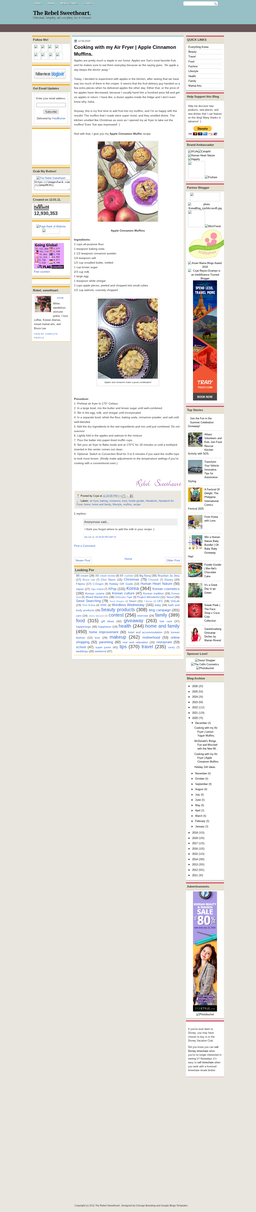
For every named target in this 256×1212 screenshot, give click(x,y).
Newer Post (83, 560)
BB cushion (126, 575)
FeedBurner (58, 118)
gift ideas (107, 621)
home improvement (103, 632)
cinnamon (114, 500)
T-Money (148, 601)
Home (38, 3)
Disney (168, 579)
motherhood (151, 637)
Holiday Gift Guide (121, 583)
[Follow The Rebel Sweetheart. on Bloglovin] (50, 77)
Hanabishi (151, 500)
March (198, 815)
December (201, 722)
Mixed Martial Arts (97, 597)
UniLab (175, 601)
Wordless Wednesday (128, 605)
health (125, 626)
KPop (112, 589)
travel (147, 646)
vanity (171, 647)
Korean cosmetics (166, 589)
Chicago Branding (146, 1205)
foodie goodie (136, 500)
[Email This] (120, 496)
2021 (195, 712)
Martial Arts (195, 85)
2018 (195, 838)
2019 (195, 832)
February (200, 821)
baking (104, 500)
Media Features (69, 3)
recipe (136, 504)
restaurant (164, 642)
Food (191, 61)
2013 (195, 864)
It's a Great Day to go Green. (210, 588)
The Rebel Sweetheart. (62, 13)
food (124, 500)
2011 (195, 875)
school (81, 647)
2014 (195, 859)
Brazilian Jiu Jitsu (169, 575)
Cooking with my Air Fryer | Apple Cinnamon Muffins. (206, 757)
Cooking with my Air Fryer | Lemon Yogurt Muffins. (205, 731)
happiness (104, 626)
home (87, 504)
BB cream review (105, 575)
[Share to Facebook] (131, 496)
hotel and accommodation (145, 632)
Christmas (131, 579)
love (97, 637)
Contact (88, 3)
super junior (103, 647)
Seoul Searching (88, 601)
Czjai (60, 298)
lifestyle (117, 504)
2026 (195, 686)
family (161, 615)
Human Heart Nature (156, 584)
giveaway (133, 620)
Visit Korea (88, 605)
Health (192, 76)
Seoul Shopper (117, 601)
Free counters (42, 271)
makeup (118, 637)
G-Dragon (98, 583)
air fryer (94, 500)
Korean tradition (153, 593)
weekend (100, 651)
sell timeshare (205, 1062)
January (199, 826)
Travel (192, 56)
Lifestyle (193, 71)
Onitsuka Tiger (123, 597)
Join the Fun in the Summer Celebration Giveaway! (201, 422)
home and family (101, 504)
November (201, 773)
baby (158, 605)
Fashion (193, 66)
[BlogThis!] (124, 496)
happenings (83, 626)
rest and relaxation (135, 642)
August (199, 789)
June (198, 799)
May (197, 805)
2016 (195, 848)
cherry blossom (96, 616)
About (51, 3)
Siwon (133, 601)
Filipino (80, 583)
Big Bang (145, 575)
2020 (195, 717)
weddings (82, 651)
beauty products (118, 609)
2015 (195, 853)
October (199, 778)
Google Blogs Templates (174, 1205)
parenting (106, 642)
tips (123, 646)
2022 (195, 707)
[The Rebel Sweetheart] (51, 178)
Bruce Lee (89, 579)
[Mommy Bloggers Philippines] (208, 259)
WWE (103, 605)
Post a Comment (84, 545)
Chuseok (153, 579)
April (197, 810)
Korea (132, 588)
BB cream (82, 575)
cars (78, 615)
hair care (166, 621)
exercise (142, 615)
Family (192, 80)
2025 (195, 691)
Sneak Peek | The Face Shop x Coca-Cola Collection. (212, 613)
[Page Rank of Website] (51, 226)
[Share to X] (128, 496)
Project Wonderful (148, 597)
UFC (160, 601)
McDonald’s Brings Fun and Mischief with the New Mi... (206, 744)
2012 (195, 869)
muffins (127, 504)
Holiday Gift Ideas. (205, 767)
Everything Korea (198, 46)
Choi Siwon (108, 579)
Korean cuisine (94, 593)
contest (116, 615)
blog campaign (160, 610)
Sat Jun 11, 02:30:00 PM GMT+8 (100, 537)
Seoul (170, 597)
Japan (80, 589)
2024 (195, 696)
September (201, 784)
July (197, 794)
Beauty (192, 51)
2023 (195, 702)
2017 (195, 843)
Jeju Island (97, 589)
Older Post (173, 560)
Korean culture (123, 593)
